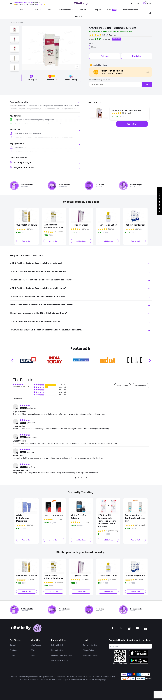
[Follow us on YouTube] (137, 628)
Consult (13, 645)
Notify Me (136, 56)
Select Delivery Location (99, 79)
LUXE (111, 10)
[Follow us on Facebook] (112, 628)
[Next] (151, 72)
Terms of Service (90, 645)
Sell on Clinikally (57, 645)
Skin (37, 10)
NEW (114, 10)
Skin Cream (19, 22)
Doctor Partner (57, 650)
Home (12, 22)
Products (14, 650)
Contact (13, 655)
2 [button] (78, 477)
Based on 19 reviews (21, 387)
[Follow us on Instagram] (129, 628)
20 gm (93, 47)
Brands (23, 10)
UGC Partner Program (60, 660)
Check (147, 84)
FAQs (33, 650)
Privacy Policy (88, 650)
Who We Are (36, 645)
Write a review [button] (122, 386)
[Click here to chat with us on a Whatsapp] (120, 628)
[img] (25, 405)
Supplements (65, 10)
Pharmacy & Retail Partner (62, 655)
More (77, 16)
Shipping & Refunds (91, 655)
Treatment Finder (130, 10)
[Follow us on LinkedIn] (145, 628)
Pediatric (84, 10)
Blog (33, 655)
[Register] (148, 646)
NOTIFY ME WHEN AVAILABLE (159, 201)
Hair (49, 10)
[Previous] (91, 72)
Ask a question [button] (140, 386)
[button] (95, 35)
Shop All (97, 10)
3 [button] (81, 477)
